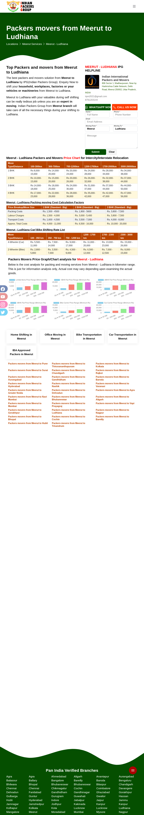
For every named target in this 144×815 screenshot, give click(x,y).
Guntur (33, 796)
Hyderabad (35, 800)
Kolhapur (11, 808)
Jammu (123, 800)
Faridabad (35, 792)
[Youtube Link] (3, 296)
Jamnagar (12, 804)
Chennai (11, 788)
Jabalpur (79, 800)
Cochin (78, 788)
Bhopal (33, 784)
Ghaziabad (103, 792)
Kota (54, 808)
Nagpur (123, 811)
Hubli (9, 800)
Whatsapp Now (99, 107)
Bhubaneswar (59, 784)
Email (88, 119)
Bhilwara (11, 784)
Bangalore (57, 780)
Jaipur (100, 800)
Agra (9, 776)
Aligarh (78, 776)
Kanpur (100, 804)
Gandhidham (59, 792)
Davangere (125, 788)
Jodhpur (56, 804)
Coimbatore (103, 788)
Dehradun (12, 792)
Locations (12, 44)
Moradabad (58, 811)
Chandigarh (126, 784)
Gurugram (57, 796)
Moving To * (118, 126)
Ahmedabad (58, 776)
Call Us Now (126, 107)
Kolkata (33, 808)
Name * (89, 112)
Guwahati (79, 796)
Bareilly (78, 780)
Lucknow (79, 808)
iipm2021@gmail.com (96, 96)
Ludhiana (124, 808)
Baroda (100, 780)
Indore (55, 800)
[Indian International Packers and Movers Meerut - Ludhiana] (92, 82)
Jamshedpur (36, 804)
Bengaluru (125, 780)
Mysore (100, 811)
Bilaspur (101, 784)
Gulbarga (12, 796)
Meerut (33, 811)
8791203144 (91, 100)
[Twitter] (3, 312)
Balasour (11, 780)
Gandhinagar (82, 792)
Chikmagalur (59, 788)
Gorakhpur (125, 792)
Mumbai (79, 811)
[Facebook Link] (3, 288)
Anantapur (102, 776)
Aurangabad (126, 776)
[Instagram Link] (3, 304)
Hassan (123, 796)
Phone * (117, 112)
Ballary (33, 780)
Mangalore (12, 811)
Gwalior (100, 796)
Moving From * (91, 126)
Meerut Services (32, 44)
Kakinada (79, 804)
